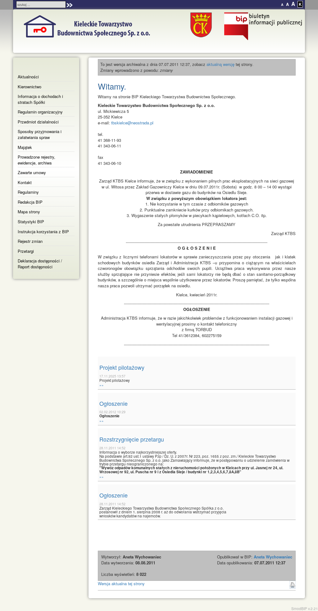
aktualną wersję (220, 64)
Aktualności (28, 77)
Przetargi (26, 251)
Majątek (25, 147)
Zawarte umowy (32, 172)
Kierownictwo (29, 87)
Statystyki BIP (31, 221)
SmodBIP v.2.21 (304, 608)
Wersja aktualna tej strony (121, 583)
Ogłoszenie (113, 403)
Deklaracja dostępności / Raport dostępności (40, 264)
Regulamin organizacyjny (40, 112)
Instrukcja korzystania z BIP (43, 231)
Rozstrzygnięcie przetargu (131, 439)
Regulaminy (28, 192)
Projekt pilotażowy (121, 367)
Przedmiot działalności (38, 122)
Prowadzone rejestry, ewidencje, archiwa (36, 160)
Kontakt (25, 182)
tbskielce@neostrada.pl (132, 123)
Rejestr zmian (30, 241)
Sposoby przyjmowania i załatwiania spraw (39, 134)
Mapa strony (29, 212)
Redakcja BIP (30, 202)
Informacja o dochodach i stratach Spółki (40, 99)
